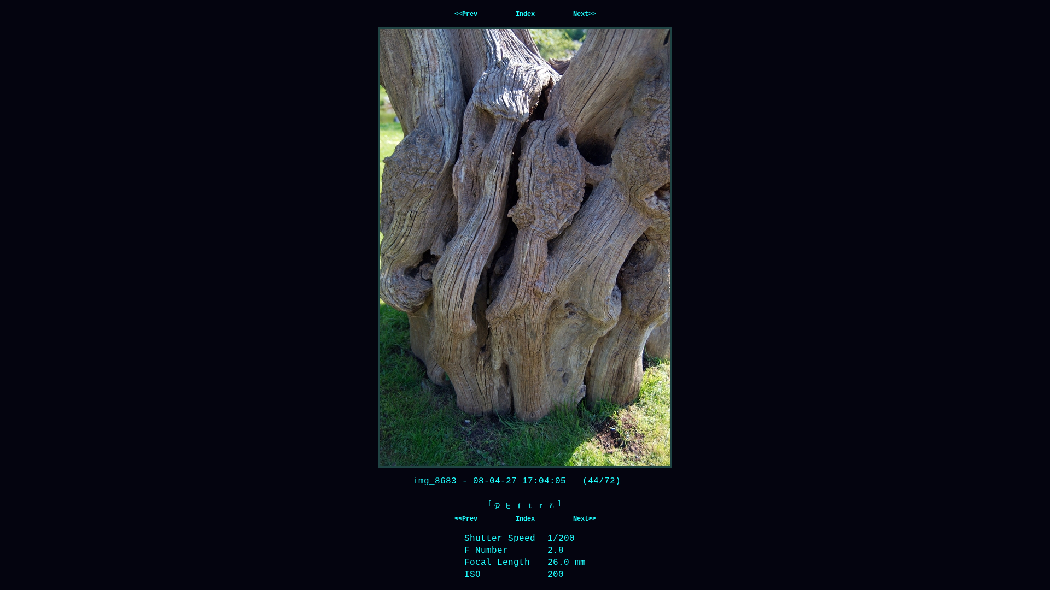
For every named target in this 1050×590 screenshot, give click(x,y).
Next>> (584, 14)
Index (525, 14)
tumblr (529, 505)
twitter (508, 505)
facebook (519, 505)
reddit (540, 505)
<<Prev (465, 14)
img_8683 (435, 481)
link (551, 505)
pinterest (497, 505)
